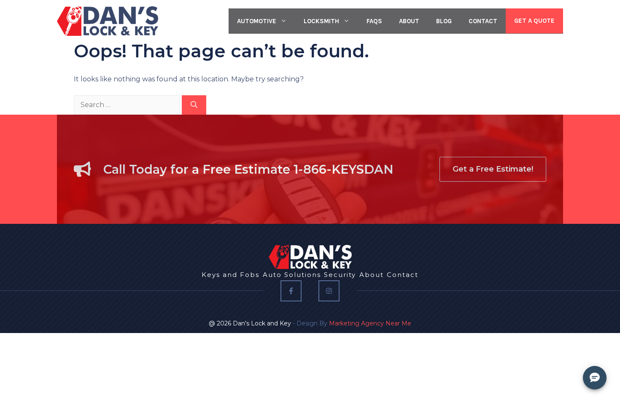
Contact (483, 21)
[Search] (194, 105)
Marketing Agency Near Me (370, 323)
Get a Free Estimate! (493, 169)
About (409, 21)
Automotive (256, 21)
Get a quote (534, 20)
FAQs (374, 21)
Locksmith (321, 21)
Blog (444, 21)
